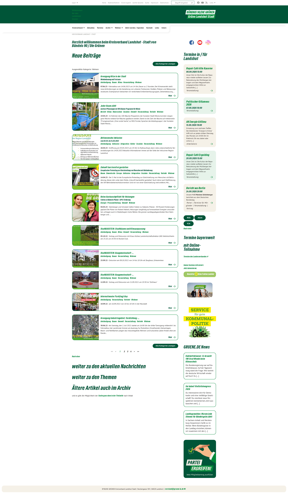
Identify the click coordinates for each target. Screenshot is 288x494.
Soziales (126, 112)
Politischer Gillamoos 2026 (197, 103)
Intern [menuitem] (164, 28)
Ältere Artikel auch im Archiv (101, 388)
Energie (103, 203)
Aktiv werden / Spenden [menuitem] (134, 28)
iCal (188, 223)
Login (74, 3)
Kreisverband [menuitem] (77, 28)
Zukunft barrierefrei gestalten (114, 167)
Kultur (132, 144)
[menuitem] (104, 2)
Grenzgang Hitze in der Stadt (113, 76)
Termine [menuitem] (100, 28)
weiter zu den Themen (94, 377)
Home (104, 3)
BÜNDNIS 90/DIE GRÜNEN (200, 12)
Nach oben (76, 356)
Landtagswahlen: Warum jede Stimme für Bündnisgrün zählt (199, 415)
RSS (188, 217)
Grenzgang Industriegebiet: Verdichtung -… (120, 318)
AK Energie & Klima (196, 121)
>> (138, 351)
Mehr (170, 96)
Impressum (154, 3)
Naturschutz (117, 112)
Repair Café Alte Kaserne (199, 68)
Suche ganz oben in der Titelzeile (110, 395)
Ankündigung (106, 82)
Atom (200, 217)
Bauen (114, 82)
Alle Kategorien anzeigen (165, 64)
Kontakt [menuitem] (149, 28)
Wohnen (138, 82)
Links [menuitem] (211, 3)
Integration (125, 144)
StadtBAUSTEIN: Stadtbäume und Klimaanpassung (123, 228)
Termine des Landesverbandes (195, 256)
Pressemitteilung (114, 203)
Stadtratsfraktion (113, 3)
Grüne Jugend (126, 3)
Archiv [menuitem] (108, 28)
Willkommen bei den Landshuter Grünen (77, 14)
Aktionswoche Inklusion (111, 138)
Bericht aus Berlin (195, 188)
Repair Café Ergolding (197, 154)
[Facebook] (198, 2)
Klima (120, 82)
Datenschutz (164, 3)
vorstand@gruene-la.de (174, 489)
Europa (119, 173)
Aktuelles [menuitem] (90, 28)
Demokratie (110, 173)
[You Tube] (202, 2)
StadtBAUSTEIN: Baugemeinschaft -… (117, 253)
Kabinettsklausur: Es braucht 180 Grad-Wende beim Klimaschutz (199, 359)
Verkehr (153, 112)
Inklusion (115, 144)
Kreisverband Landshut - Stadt (84, 34)
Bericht (103, 112)
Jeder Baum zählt (108, 106)
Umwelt (134, 112)
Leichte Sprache (138, 3)
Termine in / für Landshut (195, 56)
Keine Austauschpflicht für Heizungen (118, 196)
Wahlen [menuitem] (118, 28)
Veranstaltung (128, 82)
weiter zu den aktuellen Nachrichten (109, 366)
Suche (147, 3)
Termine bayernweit (199, 237)
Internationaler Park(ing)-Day (114, 296)
